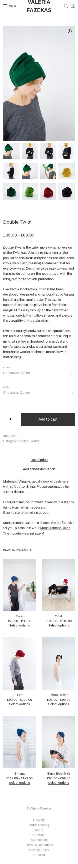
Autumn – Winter (28, 441)
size (6, 387)
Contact (39, 835)
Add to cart (48, 419)
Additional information (39, 469)
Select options (19, 625)
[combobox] (39, 374)
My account (39, 840)
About (39, 830)
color (6, 367)
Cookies (39, 855)
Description (39, 460)
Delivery (39, 820)
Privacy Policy (39, 850)
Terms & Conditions (39, 845)
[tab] (39, 460)
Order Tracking (39, 825)
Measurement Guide (55, 528)
